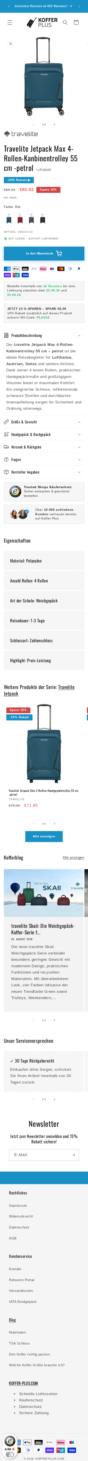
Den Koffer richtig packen (29, 1354)
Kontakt (15, 1269)
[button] (10, 22)
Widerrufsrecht (21, 1216)
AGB (13, 1238)
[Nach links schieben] (34, 124)
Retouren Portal (21, 1280)
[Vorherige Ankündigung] (9, 6)
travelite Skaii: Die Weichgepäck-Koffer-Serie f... (43, 928)
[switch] (10, 1454)
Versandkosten (21, 1291)
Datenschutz (19, 1227)
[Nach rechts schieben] (54, 124)
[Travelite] (21, 137)
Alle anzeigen (44, 836)
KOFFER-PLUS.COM (50, 1458)
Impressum (18, 1205)
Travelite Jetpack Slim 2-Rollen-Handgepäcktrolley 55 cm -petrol (43, 792)
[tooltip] (9, 219)
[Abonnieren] (73, 1155)
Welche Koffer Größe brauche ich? (37, 1365)
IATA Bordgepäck (23, 1302)
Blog (12, 1320)
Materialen (17, 1332)
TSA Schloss (19, 1343)
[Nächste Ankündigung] (79, 6)
